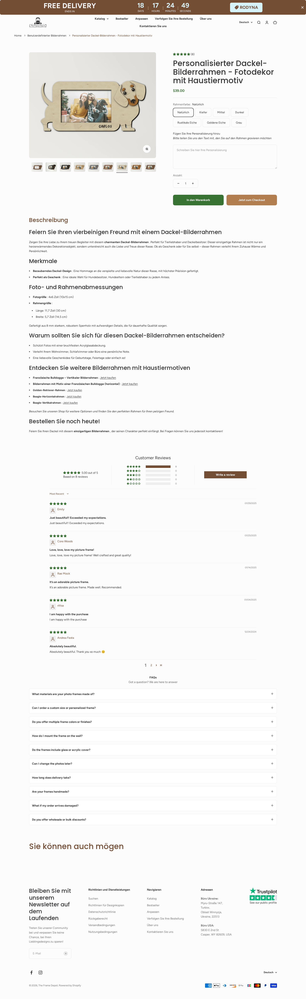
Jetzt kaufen (108, 377)
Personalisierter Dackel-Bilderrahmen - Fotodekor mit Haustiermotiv (112, 35)
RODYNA (249, 7)
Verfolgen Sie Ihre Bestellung (174, 18)
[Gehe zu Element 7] (79, 167)
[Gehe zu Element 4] (37, 167)
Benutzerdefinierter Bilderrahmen (46, 35)
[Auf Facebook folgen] (31, 972)
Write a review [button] (225, 474)
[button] (182, 54)
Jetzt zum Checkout (252, 200)
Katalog (100, 18)
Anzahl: (177, 175)
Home (17, 35)
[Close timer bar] (302, 7)
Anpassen (141, 18)
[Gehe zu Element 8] (93, 167)
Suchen (93, 898)
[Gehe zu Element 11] (136, 167)
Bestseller (122, 18)
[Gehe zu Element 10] (122, 167)
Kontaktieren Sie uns (153, 26)
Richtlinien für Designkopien (106, 905)
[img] (58, 503)
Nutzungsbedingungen (102, 931)
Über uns (205, 18)
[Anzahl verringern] (178, 183)
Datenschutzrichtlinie (102, 911)
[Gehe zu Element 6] (65, 167)
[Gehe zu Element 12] (150, 167)
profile (273, 902)
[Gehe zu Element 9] (108, 167)
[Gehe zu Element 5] (51, 167)
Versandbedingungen (101, 925)
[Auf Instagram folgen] (40, 972)
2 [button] (151, 665)
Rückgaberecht (98, 918)
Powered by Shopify (70, 985)
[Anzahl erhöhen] (193, 183)
